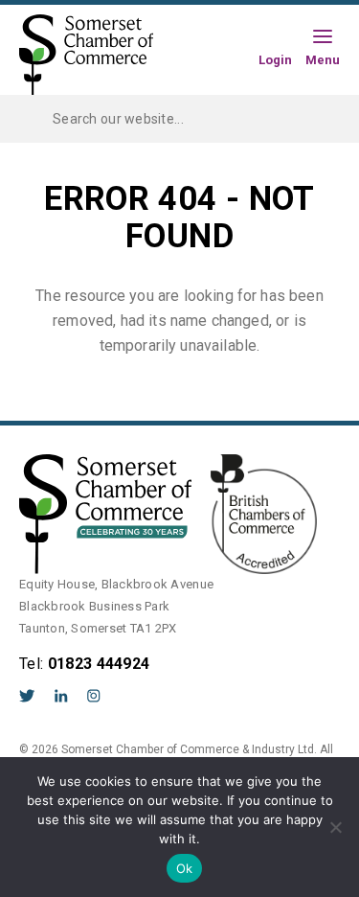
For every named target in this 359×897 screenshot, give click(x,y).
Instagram (94, 695)
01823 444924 (99, 664)
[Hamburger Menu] (322, 37)
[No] (335, 827)
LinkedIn (61, 695)
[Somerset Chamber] (86, 55)
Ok (184, 868)
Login (275, 59)
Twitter (27, 695)
